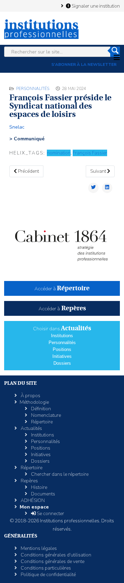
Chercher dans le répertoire (59, 474)
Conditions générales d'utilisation (55, 555)
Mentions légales (38, 548)
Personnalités (32, 88)
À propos (30, 395)
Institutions (62, 335)
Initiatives (62, 356)
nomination (59, 153)
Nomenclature (45, 415)
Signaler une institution (95, 6)
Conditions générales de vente (52, 561)
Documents (42, 494)
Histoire (38, 487)
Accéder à (62, 288)
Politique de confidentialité (48, 574)
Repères (29, 481)
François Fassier (90, 153)
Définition (40, 408)
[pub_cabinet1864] (62, 241)
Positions (62, 349)
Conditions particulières (45, 568)
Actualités (31, 428)
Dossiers (62, 363)
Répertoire (41, 422)
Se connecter (50, 513)
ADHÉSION (32, 500)
